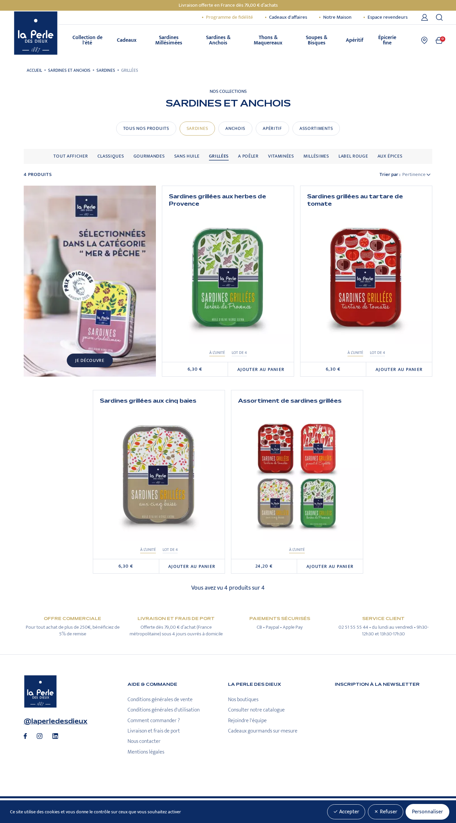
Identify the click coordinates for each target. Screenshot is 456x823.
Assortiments (316, 128)
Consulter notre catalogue (256, 710)
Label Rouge (353, 156)
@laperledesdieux (55, 721)
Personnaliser (427, 812)
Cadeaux (127, 40)
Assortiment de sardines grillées (289, 400)
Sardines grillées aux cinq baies (148, 400)
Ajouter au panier (261, 370)
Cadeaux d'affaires (288, 17)
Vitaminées (281, 156)
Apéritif (355, 40)
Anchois (235, 128)
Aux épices (390, 156)
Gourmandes (149, 156)
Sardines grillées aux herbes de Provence (217, 200)
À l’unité (217, 352)
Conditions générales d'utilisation (164, 710)
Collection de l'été (87, 40)
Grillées (219, 156)
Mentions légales (146, 752)
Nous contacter (144, 741)
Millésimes (316, 156)
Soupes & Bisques (316, 40)
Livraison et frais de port (154, 731)
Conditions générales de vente (160, 699)
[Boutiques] (424, 40)
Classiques (110, 156)
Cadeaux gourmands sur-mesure (262, 731)
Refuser (388, 812)
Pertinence (414, 175)
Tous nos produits (146, 128)
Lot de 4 (239, 352)
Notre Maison (337, 17)
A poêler (248, 156)
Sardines (197, 128)
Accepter (348, 812)
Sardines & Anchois (218, 40)
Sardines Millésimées (168, 40)
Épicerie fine (387, 40)
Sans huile (187, 156)
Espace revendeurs (388, 17)
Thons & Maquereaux (268, 40)
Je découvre (89, 360)
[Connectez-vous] (426, 17)
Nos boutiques (243, 699)
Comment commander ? (154, 720)
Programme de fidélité (229, 17)
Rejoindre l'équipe (247, 720)
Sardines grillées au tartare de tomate (355, 200)
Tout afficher (70, 156)
